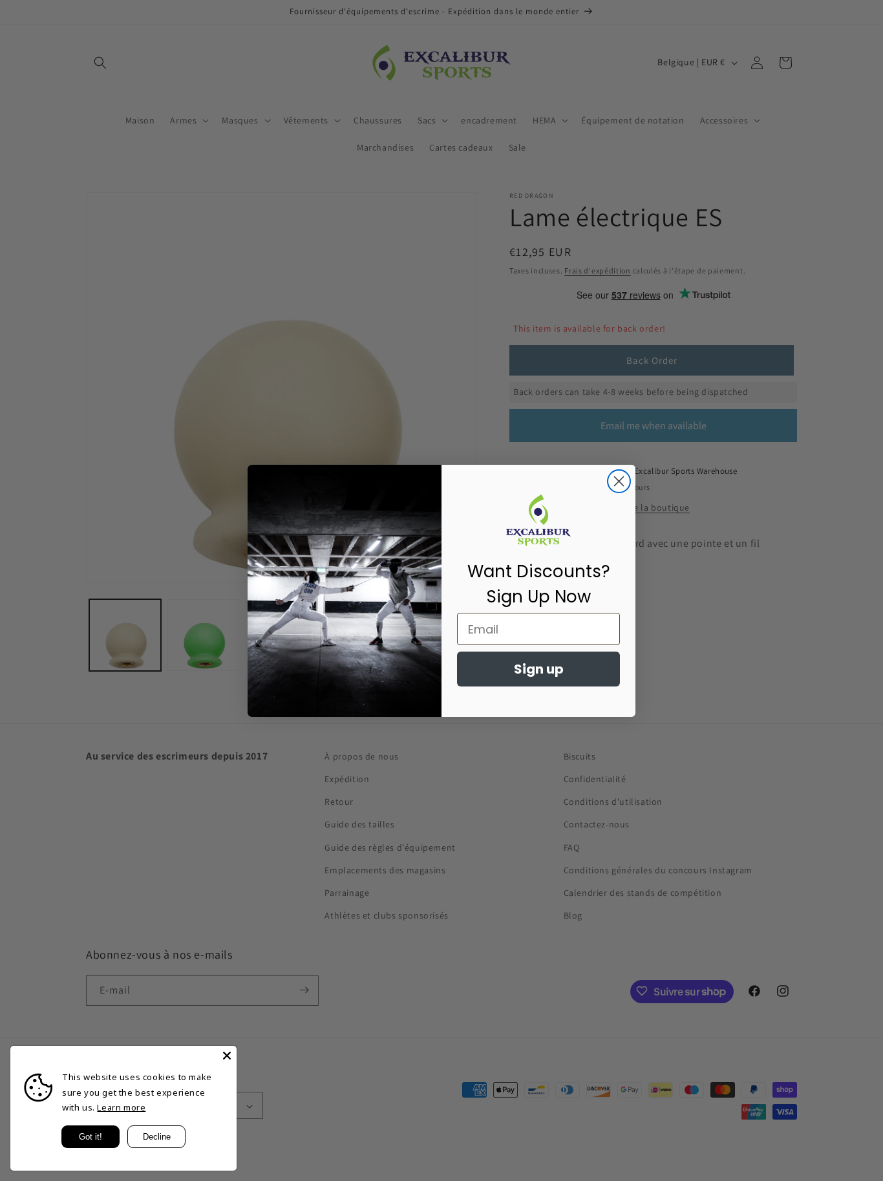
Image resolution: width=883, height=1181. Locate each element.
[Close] (226, 1055)
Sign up (539, 669)
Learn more (121, 1107)
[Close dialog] (619, 481)
